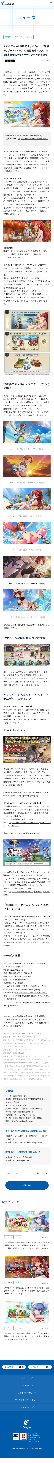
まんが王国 (9, 1367)
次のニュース (41, 1173)
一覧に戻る (27, 1185)
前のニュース (12, 1173)
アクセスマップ (27, 1407)
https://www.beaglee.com (22, 1121)
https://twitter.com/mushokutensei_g (31, 992)
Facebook (24, 1367)
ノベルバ (34, 1367)
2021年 (8, 37)
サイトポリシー (27, 1385)
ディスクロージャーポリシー (27, 1400)
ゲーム (29, 37)
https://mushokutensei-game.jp (30, 135)
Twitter (21, 1367)
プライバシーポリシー (27, 1392)
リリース (18, 37)
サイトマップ (27, 1378)
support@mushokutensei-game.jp (27, 1142)
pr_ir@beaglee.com (21, 1160)
